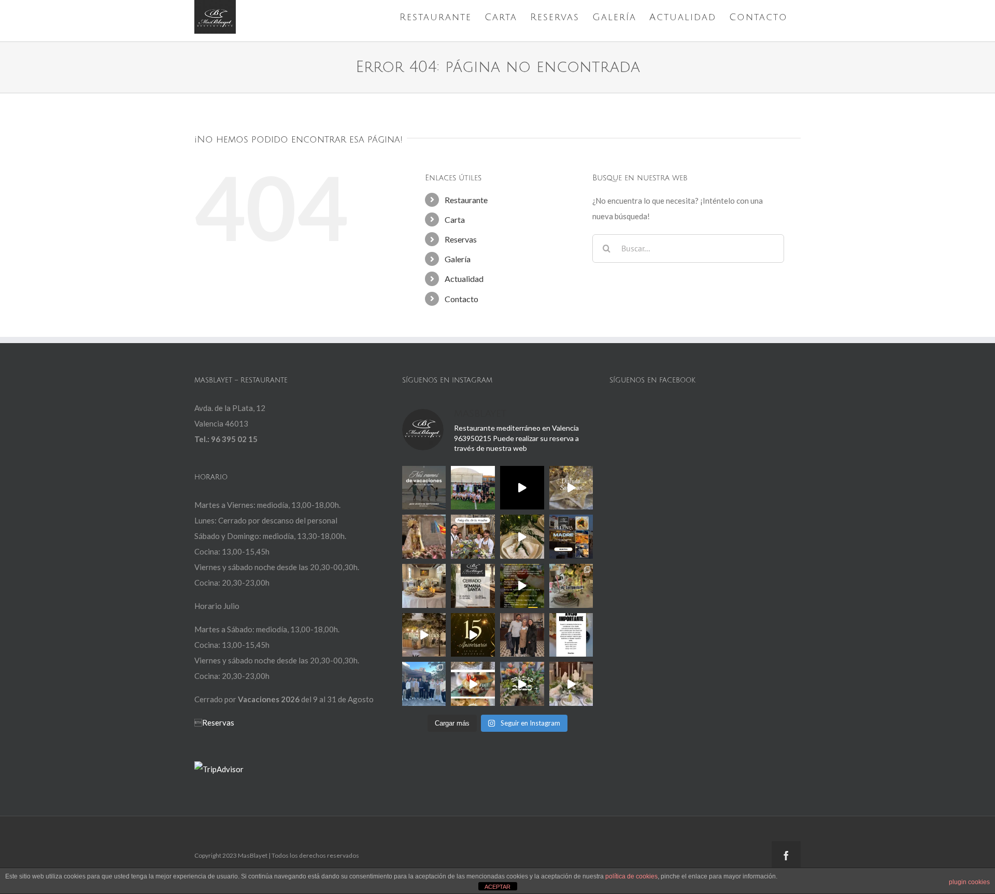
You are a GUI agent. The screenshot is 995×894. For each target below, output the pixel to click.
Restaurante (466, 200)
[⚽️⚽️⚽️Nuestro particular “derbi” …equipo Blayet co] (473, 488)
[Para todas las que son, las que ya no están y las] (473, 537)
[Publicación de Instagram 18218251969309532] (571, 635)
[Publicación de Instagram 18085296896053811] (571, 537)
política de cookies (631, 876)
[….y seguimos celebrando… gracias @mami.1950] (424, 586)
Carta (455, 219)
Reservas (461, 239)
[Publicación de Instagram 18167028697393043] (473, 635)
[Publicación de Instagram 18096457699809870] (522, 684)
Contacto (461, 299)
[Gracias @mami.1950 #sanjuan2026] (571, 488)
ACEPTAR (497, 887)
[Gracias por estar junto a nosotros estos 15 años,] (424, 635)
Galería (458, 259)
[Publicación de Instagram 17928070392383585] (424, 488)
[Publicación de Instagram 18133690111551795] (473, 586)
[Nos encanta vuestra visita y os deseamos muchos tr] (424, 684)
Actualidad (464, 278)
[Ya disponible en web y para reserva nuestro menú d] (522, 586)
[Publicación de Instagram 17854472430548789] (571, 684)
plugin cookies (969, 882)
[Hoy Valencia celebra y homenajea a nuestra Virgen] (424, 537)
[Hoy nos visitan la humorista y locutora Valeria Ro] (522, 635)
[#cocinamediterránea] (473, 684)
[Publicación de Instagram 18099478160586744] (522, 488)
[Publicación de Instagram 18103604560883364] (571, 586)
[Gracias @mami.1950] (522, 537)
